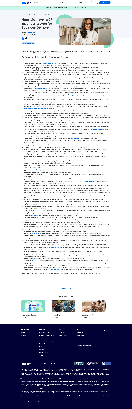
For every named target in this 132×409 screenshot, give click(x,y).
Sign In (94, 2)
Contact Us (42, 349)
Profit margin (36, 233)
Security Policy (81, 335)
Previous (63, 288)
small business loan (46, 87)
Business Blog (42, 344)
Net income (34, 215)
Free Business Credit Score (46, 335)
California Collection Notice (84, 345)
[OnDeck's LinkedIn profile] (51, 363)
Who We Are (61, 332)
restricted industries (49, 378)
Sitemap (41, 355)
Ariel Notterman (31, 32)
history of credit (68, 96)
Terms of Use (80, 338)
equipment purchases (30, 108)
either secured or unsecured (102, 246)
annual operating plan (49, 63)
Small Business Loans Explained (47, 338)
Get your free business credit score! (57, 7)
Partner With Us (62, 335)
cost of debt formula (96, 130)
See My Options (105, 2)
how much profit (89, 181)
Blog (22, 14)
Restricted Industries (44, 352)
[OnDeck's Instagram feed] (54, 363)
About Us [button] (62, 3)
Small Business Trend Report (47, 341)
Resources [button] (52, 3)
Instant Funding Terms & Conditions (91, 373)
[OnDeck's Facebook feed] (45, 363)
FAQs (40, 347)
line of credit (36, 210)
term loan (34, 260)
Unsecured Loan (28, 262)
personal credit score (42, 169)
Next (70, 288)
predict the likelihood (85, 96)
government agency (55, 248)
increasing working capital (46, 108)
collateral (53, 246)
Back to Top (102, 330)
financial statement (40, 88)
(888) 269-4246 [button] (82, 3)
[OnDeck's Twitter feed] (48, 363)
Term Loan (23, 335)
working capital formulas (54, 269)
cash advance (39, 253)
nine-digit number (56, 153)
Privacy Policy (80, 332)
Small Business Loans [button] (39, 3)
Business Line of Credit (27, 332)
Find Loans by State (44, 332)
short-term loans (75, 138)
